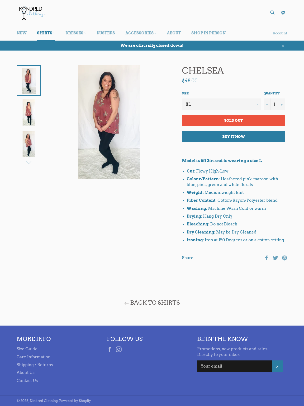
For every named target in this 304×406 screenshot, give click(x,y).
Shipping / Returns (35, 364)
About (174, 33)
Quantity (272, 93)
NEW (22, 33)
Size (185, 93)
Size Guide (27, 348)
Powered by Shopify (75, 401)
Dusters (106, 33)
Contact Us (27, 380)
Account (280, 33)
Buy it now (233, 137)
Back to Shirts (154, 302)
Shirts (45, 33)
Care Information (34, 357)
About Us (25, 372)
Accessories (139, 33)
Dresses (75, 33)
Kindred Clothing (44, 401)
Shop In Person (208, 33)
